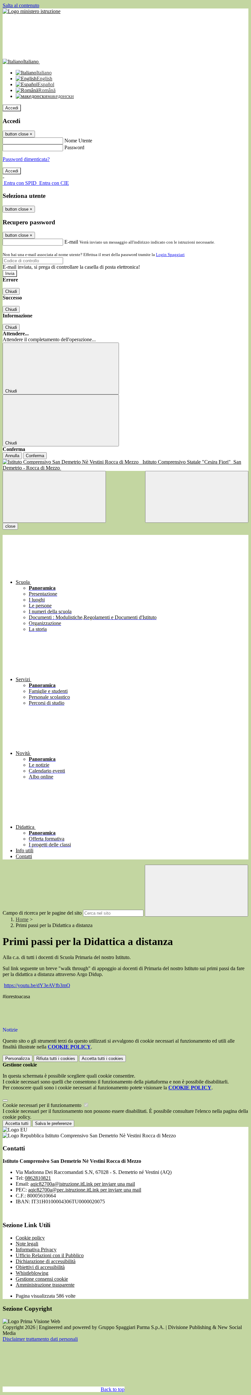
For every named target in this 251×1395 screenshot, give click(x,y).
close (10, 526)
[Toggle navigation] (54, 497)
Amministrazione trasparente (45, 1285)
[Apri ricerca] (196, 497)
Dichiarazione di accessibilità (45, 1261)
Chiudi (11, 291)
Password (74, 147)
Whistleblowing (32, 1273)
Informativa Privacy (36, 1249)
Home (22, 919)
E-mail (71, 242)
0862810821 (38, 1178)
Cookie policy (30, 1238)
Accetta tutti (102, 1058)
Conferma (35, 455)
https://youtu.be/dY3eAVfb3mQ (37, 985)
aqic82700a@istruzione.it (82, 1184)
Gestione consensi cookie (42, 1279)
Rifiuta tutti (55, 1058)
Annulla (12, 455)
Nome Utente (78, 140)
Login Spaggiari (170, 254)
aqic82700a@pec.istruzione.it (84, 1190)
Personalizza (17, 1058)
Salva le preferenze (53, 1123)
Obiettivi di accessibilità (40, 1267)
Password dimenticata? (26, 159)
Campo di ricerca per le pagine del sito (42, 913)
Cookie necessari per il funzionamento (43, 1105)
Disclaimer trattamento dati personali (40, 1339)
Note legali (27, 1243)
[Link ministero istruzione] (31, 11)
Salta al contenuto (21, 5)
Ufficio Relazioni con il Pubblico (50, 1255)
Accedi (11, 107)
